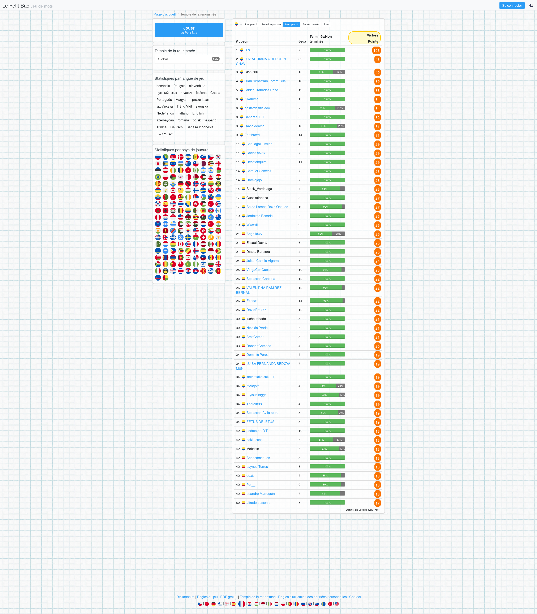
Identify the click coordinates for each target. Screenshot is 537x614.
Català (215, 92)
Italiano (183, 113)
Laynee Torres (257, 466)
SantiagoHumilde (259, 143)
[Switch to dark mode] (531, 5)
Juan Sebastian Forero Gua (265, 80)
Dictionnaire (185, 596)
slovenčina (197, 85)
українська (164, 106)
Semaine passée (271, 24)
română (183, 120)
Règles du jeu (207, 596)
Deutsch (176, 127)
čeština (201, 92)
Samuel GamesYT (260, 170)
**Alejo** (252, 385)
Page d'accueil (165, 14)
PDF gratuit (228, 596)
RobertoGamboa (258, 345)
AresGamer (254, 336)
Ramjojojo (254, 179)
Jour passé (251, 24)
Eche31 (252, 300)
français (179, 85)
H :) (247, 49)
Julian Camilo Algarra (262, 260)
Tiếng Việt (184, 106)
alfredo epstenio (258, 502)
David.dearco (255, 126)
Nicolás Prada (257, 327)
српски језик (199, 99)
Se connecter (512, 5)
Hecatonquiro (256, 161)
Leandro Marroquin (260, 493)
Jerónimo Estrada (259, 215)
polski (197, 120)
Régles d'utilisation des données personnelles (312, 596)
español (211, 120)
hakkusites (254, 439)
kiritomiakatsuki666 (260, 376)
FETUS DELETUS (260, 421)
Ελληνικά (164, 133)
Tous (326, 24)
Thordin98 (254, 403)
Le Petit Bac (27, 5)
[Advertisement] (268, 555)
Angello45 (254, 233)
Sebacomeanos (258, 457)
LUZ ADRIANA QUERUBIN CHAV (261, 61)
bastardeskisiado (257, 107)
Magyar (181, 99)
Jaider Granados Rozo (261, 89)
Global (188, 59)
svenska (202, 106)
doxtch (251, 475)
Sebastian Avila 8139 (262, 412)
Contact (355, 596)
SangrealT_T (254, 116)
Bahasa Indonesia (200, 127)
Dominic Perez (257, 354)
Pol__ (250, 484)
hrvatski (186, 92)
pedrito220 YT (257, 430)
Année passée (311, 24)
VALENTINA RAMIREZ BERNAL (259, 290)
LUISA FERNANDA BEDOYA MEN (263, 366)
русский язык (166, 92)
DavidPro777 (256, 309)
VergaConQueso (258, 269)
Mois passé (291, 24)
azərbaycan (165, 120)
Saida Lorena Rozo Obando (267, 206)
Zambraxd (252, 134)
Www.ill (252, 224)
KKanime (251, 98)
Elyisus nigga (256, 394)
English (198, 113)
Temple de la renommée (258, 596)
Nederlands (165, 113)
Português (164, 99)
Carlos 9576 (255, 152)
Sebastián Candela (260, 278)
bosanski (163, 85)
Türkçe (161, 127)
